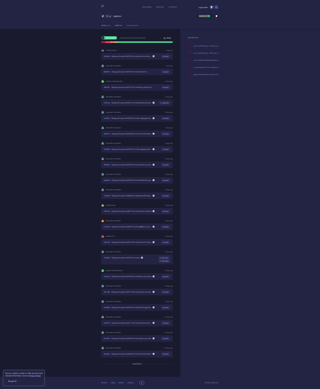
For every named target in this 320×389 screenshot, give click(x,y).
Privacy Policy (35, 376)
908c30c (107, 87)
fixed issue (164, 103)
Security (104, 383)
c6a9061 (107, 118)
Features (147, 7)
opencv (117, 16)
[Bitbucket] (216, 7)
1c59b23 (107, 196)
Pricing (160, 7)
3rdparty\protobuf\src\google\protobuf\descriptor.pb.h (195, 74)
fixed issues (164, 261)
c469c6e (107, 103)
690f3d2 (107, 211)
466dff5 (107, 323)
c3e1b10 (107, 277)
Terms (113, 383)
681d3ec (107, 354)
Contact (172, 7)
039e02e (107, 165)
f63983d (107, 149)
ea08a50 (107, 180)
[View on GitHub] (216, 16)
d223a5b (107, 56)
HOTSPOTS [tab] (193, 38)
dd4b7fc (107, 134)
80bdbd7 (107, 72)
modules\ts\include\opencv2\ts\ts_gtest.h (201, 67)
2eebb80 (107, 308)
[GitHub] (211, 7)
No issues (165, 56)
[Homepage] (110, 7)
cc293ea (107, 227)
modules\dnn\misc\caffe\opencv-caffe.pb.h (201, 46)
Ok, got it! (12, 381)
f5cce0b (107, 292)
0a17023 (107, 339)
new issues (164, 258)
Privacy (121, 383)
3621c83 (107, 242)
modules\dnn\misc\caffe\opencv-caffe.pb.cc (201, 53)
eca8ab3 (107, 258)
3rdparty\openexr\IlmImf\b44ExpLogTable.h (201, 60)
